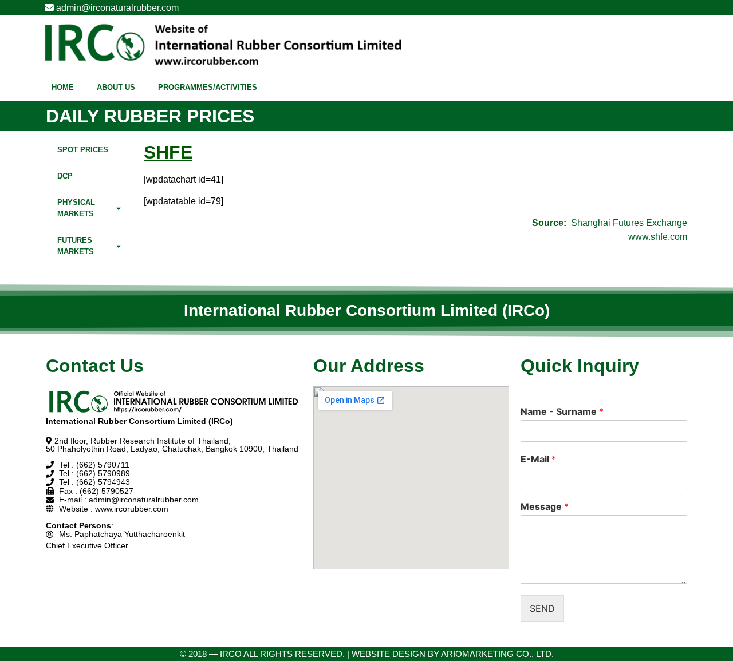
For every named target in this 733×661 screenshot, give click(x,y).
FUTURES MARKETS (75, 246)
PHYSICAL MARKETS (76, 208)
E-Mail (538, 459)
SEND (542, 608)
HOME (63, 87)
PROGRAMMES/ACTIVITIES (207, 87)
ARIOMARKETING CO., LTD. (497, 654)
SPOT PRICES (82, 149)
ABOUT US (116, 87)
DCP (65, 176)
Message (545, 506)
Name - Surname (562, 411)
